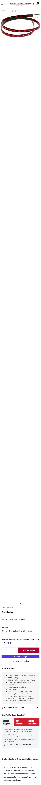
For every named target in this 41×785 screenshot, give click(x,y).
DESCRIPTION (8, 669)
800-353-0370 (26, 745)
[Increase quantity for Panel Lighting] (15, 650)
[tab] (8, 722)
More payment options (20, 661)
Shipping (6, 631)
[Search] (33, 4)
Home (3, 11)
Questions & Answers (13, 707)
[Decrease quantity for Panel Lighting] (3, 650)
